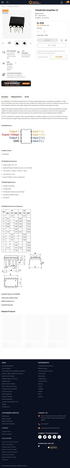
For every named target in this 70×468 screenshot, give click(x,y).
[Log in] (62, 2)
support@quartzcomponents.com (50, 428)
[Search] (8, 2)
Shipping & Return (16, 97)
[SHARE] (65, 40)
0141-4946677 (44, 424)
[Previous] (4, 24)
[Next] (29, 24)
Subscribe (58, 57)
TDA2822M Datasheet (7, 305)
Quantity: (39, 28)
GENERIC (41, 13)
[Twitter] (59, 437)
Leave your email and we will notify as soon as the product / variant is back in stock (51, 52)
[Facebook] (40, 437)
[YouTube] (54, 437)
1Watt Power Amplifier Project (9, 297)
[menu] (2, 2)
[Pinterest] (49, 437)
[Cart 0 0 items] (67, 2)
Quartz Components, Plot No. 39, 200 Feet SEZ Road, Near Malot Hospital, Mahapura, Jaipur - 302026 (53, 418)
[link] (12, 343)
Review (27, 97)
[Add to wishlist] (62, 40)
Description (4, 97)
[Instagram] (44, 437)
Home (3, 6)
